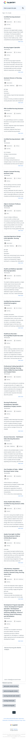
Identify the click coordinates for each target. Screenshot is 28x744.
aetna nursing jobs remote (11, 691)
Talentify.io (15, 729)
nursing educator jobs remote (11, 696)
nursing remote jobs (9, 700)
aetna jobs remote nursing (11, 686)
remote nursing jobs (9, 705)
